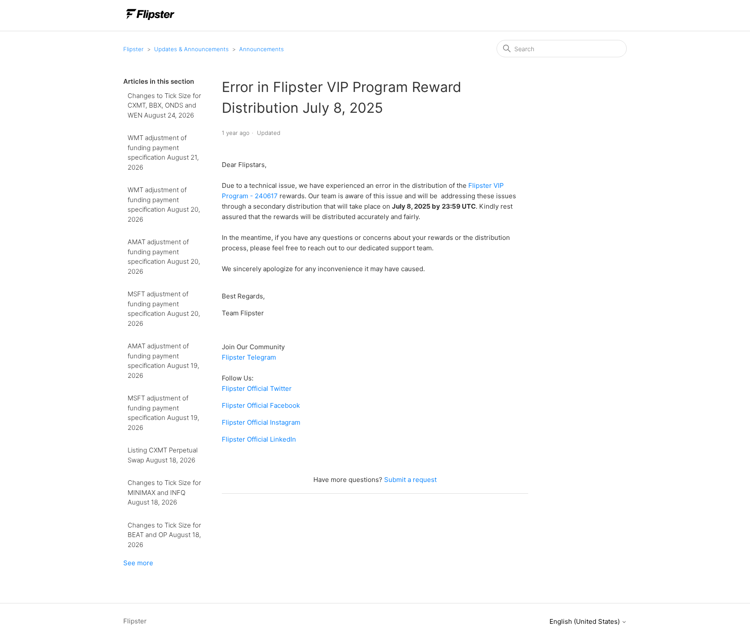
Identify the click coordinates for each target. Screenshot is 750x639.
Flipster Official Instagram (261, 422)
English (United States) (585, 621)
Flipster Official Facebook (261, 405)
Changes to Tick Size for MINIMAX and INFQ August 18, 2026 (164, 492)
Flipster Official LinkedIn (259, 439)
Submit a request (410, 479)
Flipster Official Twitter (257, 388)
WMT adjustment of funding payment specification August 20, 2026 (164, 204)
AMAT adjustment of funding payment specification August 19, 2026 (163, 361)
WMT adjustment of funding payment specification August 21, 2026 (163, 152)
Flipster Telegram (249, 357)
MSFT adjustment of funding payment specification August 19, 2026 (163, 413)
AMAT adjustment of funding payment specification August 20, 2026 (164, 256)
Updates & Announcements (191, 49)
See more (138, 563)
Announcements (261, 49)
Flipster (133, 49)
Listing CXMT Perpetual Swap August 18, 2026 (162, 455)
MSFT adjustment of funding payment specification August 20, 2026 (164, 309)
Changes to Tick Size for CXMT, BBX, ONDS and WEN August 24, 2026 (164, 105)
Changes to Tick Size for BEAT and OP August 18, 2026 (164, 535)
